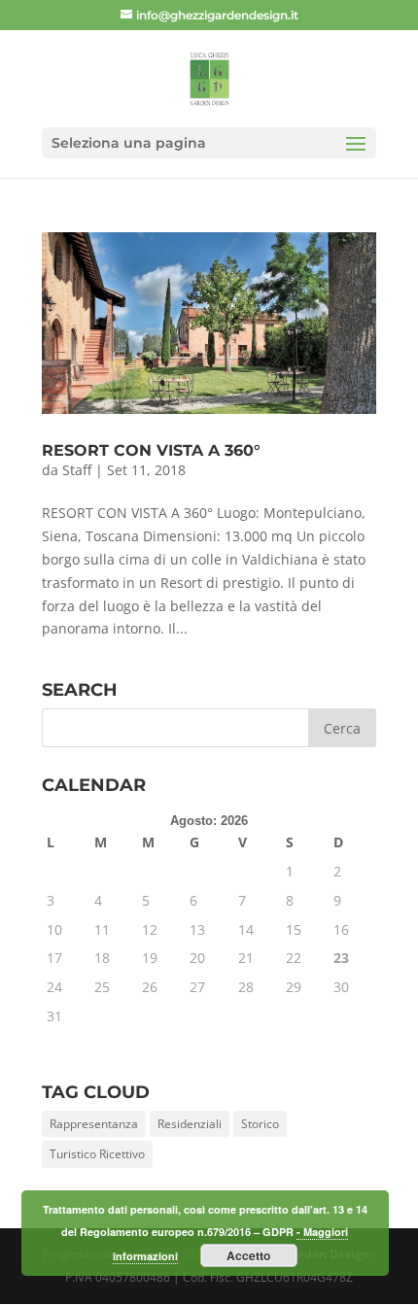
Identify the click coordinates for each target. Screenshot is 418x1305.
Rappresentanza (94, 1124)
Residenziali (189, 1124)
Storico (260, 1124)
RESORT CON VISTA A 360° (151, 450)
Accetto (248, 1255)
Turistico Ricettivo (97, 1154)
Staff (76, 470)
